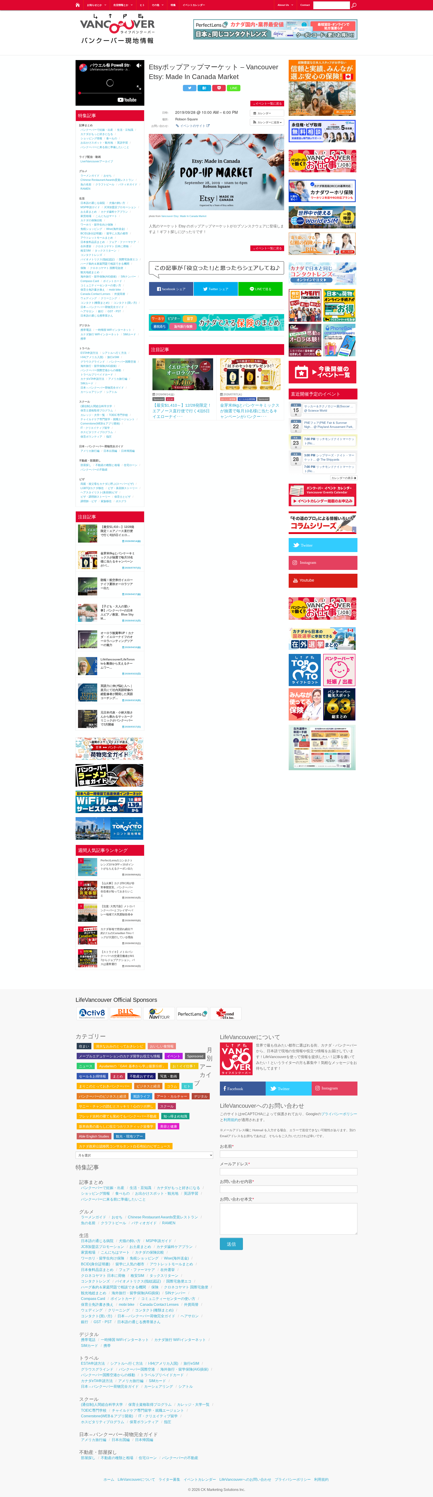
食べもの (111, 138)
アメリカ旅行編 (117, 378)
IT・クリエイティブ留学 (95, 427)
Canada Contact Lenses (95, 294)
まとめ (170, 399)
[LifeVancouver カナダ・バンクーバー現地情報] (77, 3)
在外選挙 (86, 246)
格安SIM (86, 250)
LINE (233, 88)
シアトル (111, 392)
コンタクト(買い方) (125, 302)
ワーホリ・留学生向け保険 (97, 224)
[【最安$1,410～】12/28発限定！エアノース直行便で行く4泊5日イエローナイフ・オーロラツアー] (182, 389)
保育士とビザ (122, 496)
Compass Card (90, 281)
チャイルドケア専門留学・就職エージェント (108, 419)
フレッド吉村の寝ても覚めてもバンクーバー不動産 (118, 1116)
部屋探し (86, 465)
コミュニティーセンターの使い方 (101, 285)
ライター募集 (169, 1479)
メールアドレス (235, 1164)
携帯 (83, 338)
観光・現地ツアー (129, 1136)
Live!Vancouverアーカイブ (97, 161)
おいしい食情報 (228, 399)
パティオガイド (127, 184)
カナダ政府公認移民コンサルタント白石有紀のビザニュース (124, 1146)
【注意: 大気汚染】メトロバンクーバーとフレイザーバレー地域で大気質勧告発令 (118, 910)
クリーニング (109, 298)
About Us (283, 5)
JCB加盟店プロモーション (120, 207)
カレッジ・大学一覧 (93, 415)
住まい (84, 1046)
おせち (108, 175)
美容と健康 (168, 1126)
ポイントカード (112, 281)
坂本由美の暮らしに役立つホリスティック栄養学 (116, 1126)
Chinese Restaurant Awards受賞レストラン (107, 180)
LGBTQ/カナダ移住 (92, 488)
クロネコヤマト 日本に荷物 (112, 246)
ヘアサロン (87, 311)
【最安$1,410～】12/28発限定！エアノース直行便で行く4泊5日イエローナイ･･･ (182, 411)
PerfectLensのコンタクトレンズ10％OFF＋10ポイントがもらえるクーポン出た (117, 864)
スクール (167, 1106)
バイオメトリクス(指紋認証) (98, 259)
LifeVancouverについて (136, 1479)
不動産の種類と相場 (107, 465)
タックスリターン (105, 250)
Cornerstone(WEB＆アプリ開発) (100, 423)
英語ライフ (141, 1096)
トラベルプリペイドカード (97, 374)
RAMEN (85, 188)
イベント (173, 1056)
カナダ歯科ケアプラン (114, 211)
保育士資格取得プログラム (97, 410)
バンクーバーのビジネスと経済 (102, 1096)
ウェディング (89, 298)
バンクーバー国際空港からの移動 (101, 370)
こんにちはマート (106, 216)
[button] (267, 122)
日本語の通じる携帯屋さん (97, 315)
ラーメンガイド (90, 175)
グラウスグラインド (93, 361)
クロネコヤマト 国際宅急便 (106, 268)
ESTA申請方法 (89, 352)
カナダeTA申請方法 (92, 378)
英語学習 (122, 142)
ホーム (109, 1479)
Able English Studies (94, 1136)
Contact (305, 5)
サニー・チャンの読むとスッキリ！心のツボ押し (116, 1106)
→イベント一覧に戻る (267, 103)
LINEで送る (263, 289)
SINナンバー (128, 276)
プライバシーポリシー (339, 1114)
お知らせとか (94, 5)
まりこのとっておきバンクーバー (104, 1086)
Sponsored (159, 399)
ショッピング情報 (91, 138)
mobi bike (115, 289)
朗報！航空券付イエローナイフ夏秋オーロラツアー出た (117, 584)
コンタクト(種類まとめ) (95, 302)
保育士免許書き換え (93, 289)
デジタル (200, 1096)
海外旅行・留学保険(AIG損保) (99, 276)
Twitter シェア (218, 289)
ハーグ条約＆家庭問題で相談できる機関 (105, 263)
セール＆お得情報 (247, 399)
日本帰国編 (128, 450)
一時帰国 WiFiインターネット (113, 329)
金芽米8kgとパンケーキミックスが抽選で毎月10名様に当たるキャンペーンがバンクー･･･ (249, 411)
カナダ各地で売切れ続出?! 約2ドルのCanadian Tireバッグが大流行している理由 (117, 933)
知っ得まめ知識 (175, 1116)
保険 (83, 268)
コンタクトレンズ (91, 254)
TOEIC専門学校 (118, 415)
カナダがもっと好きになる (97, 134)
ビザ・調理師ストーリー (95, 496)
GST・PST (114, 311)
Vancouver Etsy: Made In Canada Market (183, 216)
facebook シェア (173, 289)
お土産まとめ (89, 211)
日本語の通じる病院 (93, 203)
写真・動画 (168, 1076)
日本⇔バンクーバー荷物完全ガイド (102, 307)
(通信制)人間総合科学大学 (96, 406)
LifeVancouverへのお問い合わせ (245, 1479)
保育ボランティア (91, 436)
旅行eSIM (113, 357)
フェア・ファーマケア (122, 242)
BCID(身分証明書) (91, 233)
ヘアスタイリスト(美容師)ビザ (99, 492)
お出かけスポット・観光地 (97, 142)
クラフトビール (104, 184)
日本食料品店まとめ (93, 242)
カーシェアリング (91, 392)
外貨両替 (119, 294)
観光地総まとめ (90, 272)
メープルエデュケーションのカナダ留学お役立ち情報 (119, 1056)
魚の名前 (86, 184)
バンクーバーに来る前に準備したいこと (105, 147)
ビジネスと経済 (148, 1086)
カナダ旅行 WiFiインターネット (100, 334)
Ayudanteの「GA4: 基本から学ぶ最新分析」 (132, 1066)
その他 (155, 5)
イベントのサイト (192, 125)
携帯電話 (86, 329)
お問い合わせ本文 (237, 1199)
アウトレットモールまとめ (97, 237)
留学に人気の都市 (117, 233)
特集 (173, 5)
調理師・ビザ (89, 501)
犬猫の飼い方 (117, 203)
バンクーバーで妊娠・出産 (97, 129)
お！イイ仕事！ (184, 1066)
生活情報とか (120, 5)
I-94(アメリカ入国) (92, 357)
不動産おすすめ (141, 1076)
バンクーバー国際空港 (122, 361)
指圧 (109, 436)
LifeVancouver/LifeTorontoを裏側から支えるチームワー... (118, 663)
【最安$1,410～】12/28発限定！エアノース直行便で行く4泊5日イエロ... (117, 531)
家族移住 (106, 501)
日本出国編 (110, 450)
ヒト (142, 5)
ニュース (85, 1066)
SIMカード (129, 334)
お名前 (227, 1146)
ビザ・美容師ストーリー (123, 488)
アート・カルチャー (172, 1096)
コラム (172, 1086)
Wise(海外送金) (115, 229)
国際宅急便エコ (128, 259)
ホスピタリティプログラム (97, 432)
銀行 (101, 311)
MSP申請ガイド (90, 207)
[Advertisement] (216, 456)
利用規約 (230, 1120)
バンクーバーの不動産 (94, 469)
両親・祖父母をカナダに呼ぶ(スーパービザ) (107, 483)
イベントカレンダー (194, 5)
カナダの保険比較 (91, 220)
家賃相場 (86, 216)
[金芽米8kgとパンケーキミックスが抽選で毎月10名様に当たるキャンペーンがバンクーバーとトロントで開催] (250, 389)
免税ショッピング (91, 229)
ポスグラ (121, 501)
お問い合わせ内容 (237, 1181)
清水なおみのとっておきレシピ (119, 1046)
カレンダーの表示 (343, 478)
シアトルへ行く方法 (114, 352)
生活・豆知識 (125, 129)
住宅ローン (130, 465)
